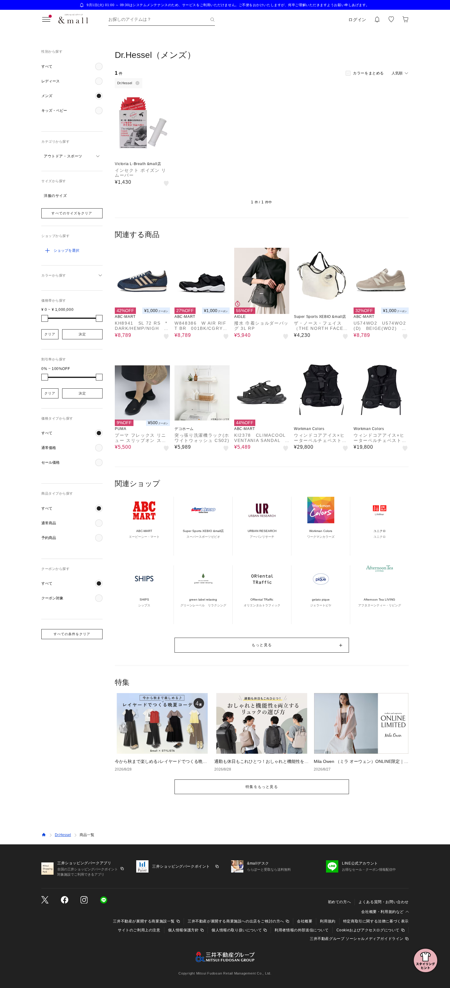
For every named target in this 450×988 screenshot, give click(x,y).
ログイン (357, 19)
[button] (72, 66)
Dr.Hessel (63, 835)
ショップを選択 (66, 250)
